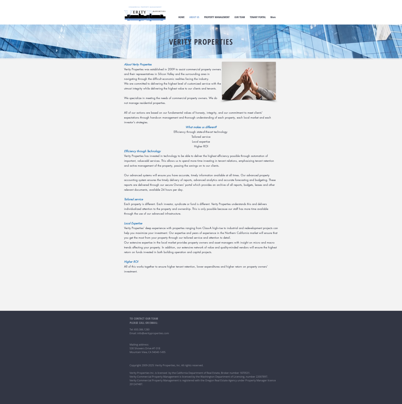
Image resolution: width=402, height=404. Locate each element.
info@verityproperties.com (153, 333)
